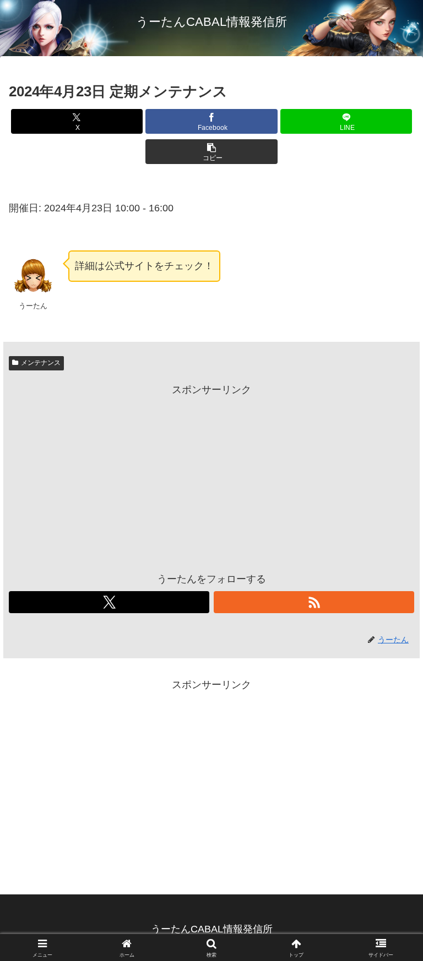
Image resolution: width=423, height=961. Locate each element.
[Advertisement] (211, 475)
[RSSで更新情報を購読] (314, 602)
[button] (211, 151)
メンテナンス (41, 363)
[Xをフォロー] (109, 602)
